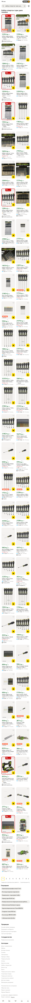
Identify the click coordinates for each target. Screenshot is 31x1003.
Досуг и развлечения (6, 946)
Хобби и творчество (6, 965)
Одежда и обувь (5, 956)
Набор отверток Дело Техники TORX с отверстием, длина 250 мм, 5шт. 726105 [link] (22, 66)
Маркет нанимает (5, 990)
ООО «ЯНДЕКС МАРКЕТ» (11, 995)
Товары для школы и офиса (8, 971)
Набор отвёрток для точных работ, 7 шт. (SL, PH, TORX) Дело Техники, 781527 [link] (8, 323)
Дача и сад (4, 967)
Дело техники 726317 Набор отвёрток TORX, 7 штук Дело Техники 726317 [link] (23, 153)
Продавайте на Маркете (7, 929)
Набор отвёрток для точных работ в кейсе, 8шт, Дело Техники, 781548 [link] (7, 695)
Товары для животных (6, 976)
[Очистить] (25, 6)
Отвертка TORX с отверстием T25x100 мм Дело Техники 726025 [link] (23, 579)
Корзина (22, 1001)
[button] (29, 6)
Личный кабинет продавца (8, 927)
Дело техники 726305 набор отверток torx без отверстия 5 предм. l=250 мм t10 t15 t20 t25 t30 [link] (8, 351)
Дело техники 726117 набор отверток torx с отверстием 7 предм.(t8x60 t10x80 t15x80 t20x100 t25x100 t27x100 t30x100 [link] (22, 550)
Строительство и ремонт (7, 978)
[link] (11, 888)
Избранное (15, 1001)
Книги (2, 969)
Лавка (9, 1001)
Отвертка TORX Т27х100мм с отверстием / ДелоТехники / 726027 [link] (22, 723)
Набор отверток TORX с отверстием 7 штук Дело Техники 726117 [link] (8, 183)
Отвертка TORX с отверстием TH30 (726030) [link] (21, 809)
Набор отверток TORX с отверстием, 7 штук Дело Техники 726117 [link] (8, 436)
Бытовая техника (5, 950)
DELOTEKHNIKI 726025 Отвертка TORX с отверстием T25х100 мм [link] (8, 464)
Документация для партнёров (8, 931)
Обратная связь (5, 988)
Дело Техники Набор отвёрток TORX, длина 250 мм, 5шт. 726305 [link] (7, 296)
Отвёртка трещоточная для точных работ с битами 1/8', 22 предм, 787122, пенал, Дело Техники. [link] (22, 837)
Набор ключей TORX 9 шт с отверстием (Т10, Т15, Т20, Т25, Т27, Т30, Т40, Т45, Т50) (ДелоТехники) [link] (22, 751)
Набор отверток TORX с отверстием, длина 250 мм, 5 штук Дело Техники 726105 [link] (8, 241)
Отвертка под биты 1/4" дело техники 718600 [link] (22, 779)
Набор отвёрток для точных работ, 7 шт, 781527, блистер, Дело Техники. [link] (7, 867)
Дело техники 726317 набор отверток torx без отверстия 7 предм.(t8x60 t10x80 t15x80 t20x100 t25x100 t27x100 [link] (23, 695)
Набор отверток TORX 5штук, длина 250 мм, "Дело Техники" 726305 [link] (22, 183)
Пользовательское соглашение (9, 985)
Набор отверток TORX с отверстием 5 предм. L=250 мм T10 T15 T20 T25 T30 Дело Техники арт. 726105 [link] (22, 351)
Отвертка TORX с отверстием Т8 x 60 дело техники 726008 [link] (7, 809)
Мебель (3, 948)
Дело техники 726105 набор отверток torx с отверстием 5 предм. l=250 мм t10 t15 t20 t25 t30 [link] (8, 495)
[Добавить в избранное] (13, 16)
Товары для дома (5, 959)
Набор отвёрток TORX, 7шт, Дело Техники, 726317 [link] (22, 37)
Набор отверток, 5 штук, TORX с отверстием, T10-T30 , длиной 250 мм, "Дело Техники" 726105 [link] (8, 268)
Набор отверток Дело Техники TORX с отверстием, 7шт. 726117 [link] (8, 94)
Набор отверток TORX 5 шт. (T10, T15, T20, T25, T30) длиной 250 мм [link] (22, 124)
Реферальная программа (7, 939)
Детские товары (5, 980)
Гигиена (3, 952)
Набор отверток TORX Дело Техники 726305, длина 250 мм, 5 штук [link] (22, 241)
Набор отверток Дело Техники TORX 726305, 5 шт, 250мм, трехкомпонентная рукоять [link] (8, 37)
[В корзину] (13, 30)
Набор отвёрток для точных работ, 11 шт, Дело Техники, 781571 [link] (7, 667)
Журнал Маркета (5, 992)
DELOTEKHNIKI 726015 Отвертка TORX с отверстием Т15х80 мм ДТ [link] (8, 550)
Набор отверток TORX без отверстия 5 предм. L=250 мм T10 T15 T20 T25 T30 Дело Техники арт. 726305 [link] (22, 408)
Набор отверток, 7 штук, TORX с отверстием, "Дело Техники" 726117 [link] (8, 154)
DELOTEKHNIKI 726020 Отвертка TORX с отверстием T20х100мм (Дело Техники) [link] (23, 667)
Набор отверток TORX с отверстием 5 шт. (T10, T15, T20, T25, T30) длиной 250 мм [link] (22, 296)
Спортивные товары (6, 973)
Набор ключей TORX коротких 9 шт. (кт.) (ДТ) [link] (23, 867)
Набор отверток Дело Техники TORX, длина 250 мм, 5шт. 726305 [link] (22, 94)
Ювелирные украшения (7, 982)
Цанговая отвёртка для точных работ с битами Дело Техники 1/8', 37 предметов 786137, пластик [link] (8, 779)
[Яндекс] (13, 997)
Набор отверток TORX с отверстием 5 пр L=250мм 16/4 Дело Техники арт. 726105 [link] (8, 408)
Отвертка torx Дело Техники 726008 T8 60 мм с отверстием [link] (22, 464)
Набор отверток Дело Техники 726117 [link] (7, 579)
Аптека (3, 961)
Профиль (28, 1001)
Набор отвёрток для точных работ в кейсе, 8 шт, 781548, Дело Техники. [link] (8, 723)
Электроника (4, 954)
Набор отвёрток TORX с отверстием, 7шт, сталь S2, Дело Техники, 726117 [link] (8, 66)
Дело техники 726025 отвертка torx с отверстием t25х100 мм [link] (8, 637)
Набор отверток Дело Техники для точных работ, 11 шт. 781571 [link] (7, 837)
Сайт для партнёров (6, 933)
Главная (3, 1001)
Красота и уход (5, 963)
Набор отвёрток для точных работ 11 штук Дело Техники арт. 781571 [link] (22, 436)
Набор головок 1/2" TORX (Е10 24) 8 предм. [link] (8, 751)
